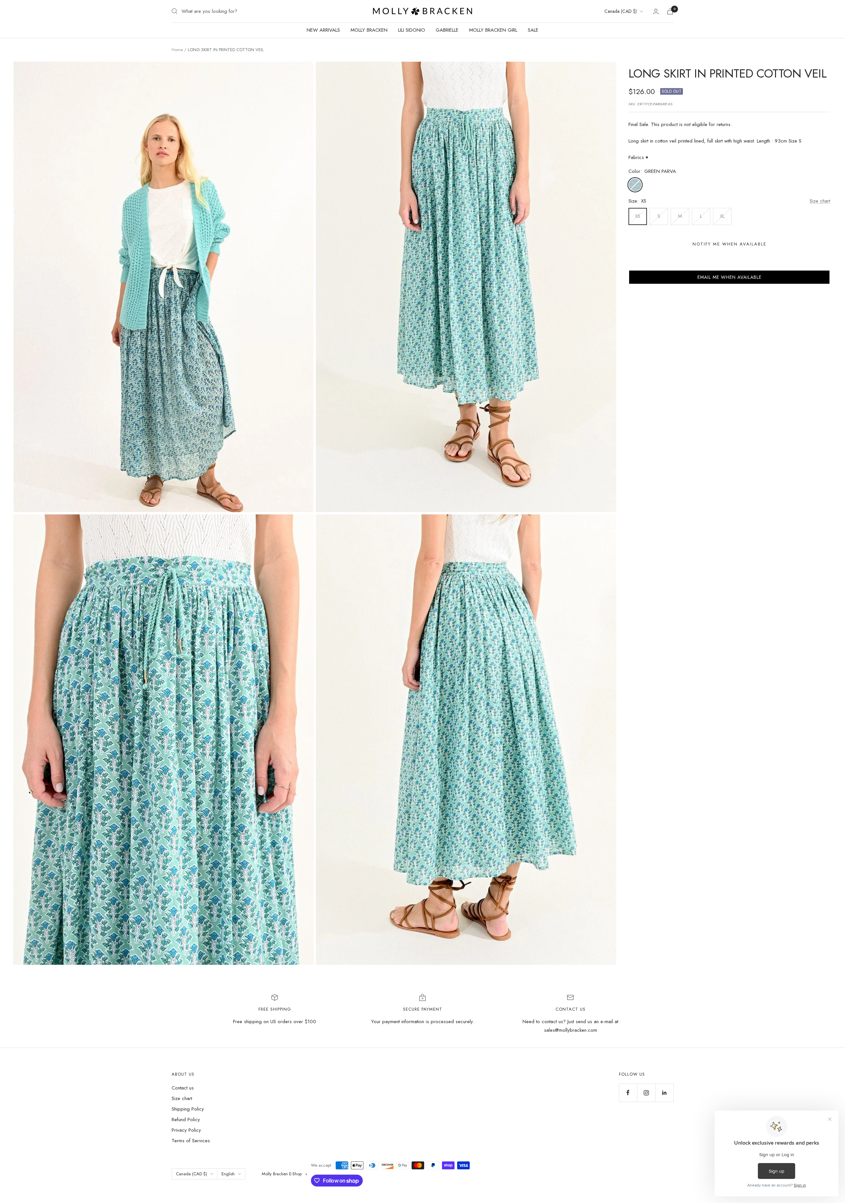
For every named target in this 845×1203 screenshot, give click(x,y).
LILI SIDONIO (411, 30)
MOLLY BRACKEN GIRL (493, 30)
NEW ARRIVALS (323, 30)
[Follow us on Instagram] (646, 1093)
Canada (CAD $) (620, 11)
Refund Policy (186, 1119)
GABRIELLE (447, 30)
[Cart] (670, 11)
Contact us (183, 1087)
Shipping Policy (188, 1109)
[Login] (656, 11)
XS (637, 216)
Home (177, 50)
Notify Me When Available (729, 244)
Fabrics (638, 157)
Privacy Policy (186, 1130)
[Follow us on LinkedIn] (664, 1093)
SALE (533, 30)
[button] (729, 277)
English (228, 1174)
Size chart (820, 201)
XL (722, 216)
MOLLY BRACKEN (369, 30)
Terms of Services (191, 1140)
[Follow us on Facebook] (628, 1093)
